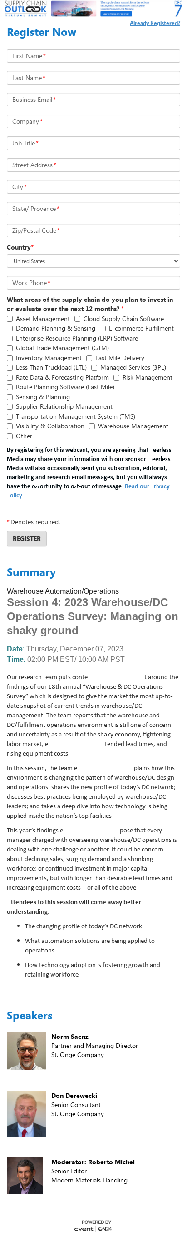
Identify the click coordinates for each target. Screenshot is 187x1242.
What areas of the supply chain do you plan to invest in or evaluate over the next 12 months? (90, 304)
